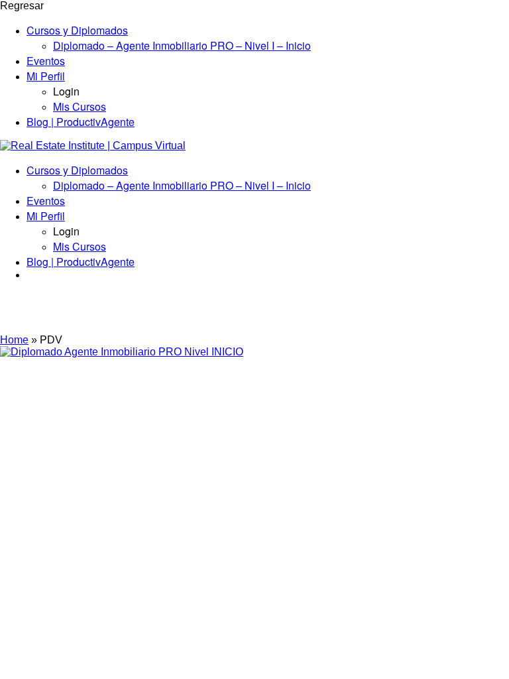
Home (14, 339)
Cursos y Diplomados (77, 30)
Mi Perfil (46, 76)
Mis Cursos (79, 106)
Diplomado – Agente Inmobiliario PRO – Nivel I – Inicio (182, 45)
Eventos (46, 60)
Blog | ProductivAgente (81, 121)
